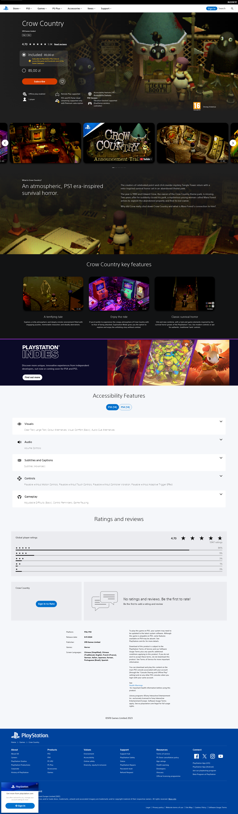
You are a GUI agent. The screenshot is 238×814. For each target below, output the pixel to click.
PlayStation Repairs (128, 765)
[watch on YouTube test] (146, 159)
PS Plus (56, 8)
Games (41, 8)
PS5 (28, 8)
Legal (148, 807)
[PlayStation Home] (6, 8)
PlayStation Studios (19, 761)
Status (122, 761)
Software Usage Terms (217, 807)
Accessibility (89, 757)
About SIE (15, 754)
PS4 (48, 757)
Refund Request (126, 772)
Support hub (125, 754)
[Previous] (5, 143)
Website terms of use (174, 807)
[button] (102, 95)
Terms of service (163, 754)
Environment (89, 754)
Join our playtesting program (204, 770)
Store (16, 8)
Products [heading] (52, 749)
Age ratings (161, 761)
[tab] (112, 407)
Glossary (159, 772)
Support (105, 8)
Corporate (15, 769)
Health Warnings (136, 685)
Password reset (126, 769)
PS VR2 (50, 761)
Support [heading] (124, 749)
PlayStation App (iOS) (201, 763)
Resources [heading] (162, 749)
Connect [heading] (197, 749)
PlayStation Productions (20, 765)
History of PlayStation (20, 772)
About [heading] (14, 749)
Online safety (89, 761)
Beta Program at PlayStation (204, 774)
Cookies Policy (200, 807)
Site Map (189, 807)
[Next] (233, 143)
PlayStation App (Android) (203, 767)
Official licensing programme (168, 776)
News (90, 8)
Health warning (162, 765)
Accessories (74, 8)
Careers (14, 757)
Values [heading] (87, 749)
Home (13, 742)
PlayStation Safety (127, 757)
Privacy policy (158, 807)
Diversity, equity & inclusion (95, 765)
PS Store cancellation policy (167, 757)
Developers (161, 769)
